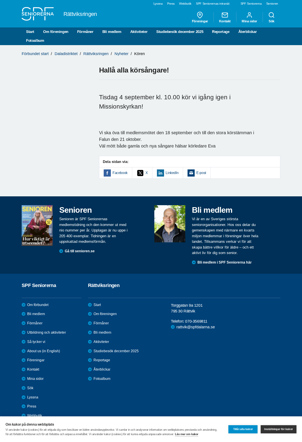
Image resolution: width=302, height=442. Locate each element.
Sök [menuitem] (271, 21)
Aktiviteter (139, 32)
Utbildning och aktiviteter (46, 332)
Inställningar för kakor (278, 429)
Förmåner (85, 32)
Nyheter (121, 54)
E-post (201, 173)
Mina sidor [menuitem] (249, 21)
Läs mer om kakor (186, 434)
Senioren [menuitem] (272, 3)
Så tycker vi (36, 342)
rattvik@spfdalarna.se (195, 327)
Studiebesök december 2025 (179, 32)
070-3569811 (196, 321)
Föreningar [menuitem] (200, 21)
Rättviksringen (96, 54)
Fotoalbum (35, 40)
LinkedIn (172, 173)
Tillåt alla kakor (243, 429)
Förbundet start (35, 54)
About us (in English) (43, 351)
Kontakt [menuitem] (225, 21)
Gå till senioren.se (80, 251)
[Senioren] (37, 225)
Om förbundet (37, 305)
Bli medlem (111, 32)
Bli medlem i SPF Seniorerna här (224, 262)
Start (30, 32)
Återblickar (247, 32)
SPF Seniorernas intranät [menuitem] (212, 3)
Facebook (120, 173)
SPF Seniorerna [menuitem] (251, 3)
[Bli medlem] (169, 223)
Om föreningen (55, 32)
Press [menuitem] (171, 3)
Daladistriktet (66, 54)
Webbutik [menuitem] (185, 3)
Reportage (220, 32)
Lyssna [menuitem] (158, 3)
